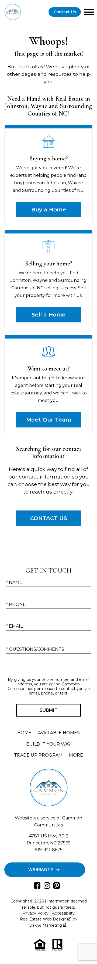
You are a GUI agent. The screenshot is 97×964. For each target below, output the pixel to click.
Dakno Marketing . (48, 925)
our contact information (40, 476)
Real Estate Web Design (43, 919)
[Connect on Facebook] (37, 887)
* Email (14, 626)
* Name (14, 582)
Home (24, 732)
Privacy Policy (35, 913)
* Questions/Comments (35, 649)
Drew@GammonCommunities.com (48, 856)
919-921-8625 (49, 849)
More (76, 755)
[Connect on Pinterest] (56, 887)
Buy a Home (48, 209)
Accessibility (63, 913)
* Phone (16, 604)
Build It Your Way (48, 744)
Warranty (40, 869)
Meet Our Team (48, 419)
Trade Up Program (38, 755)
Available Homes (59, 732)
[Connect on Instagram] (47, 887)
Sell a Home (48, 314)
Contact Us (65, 11)
